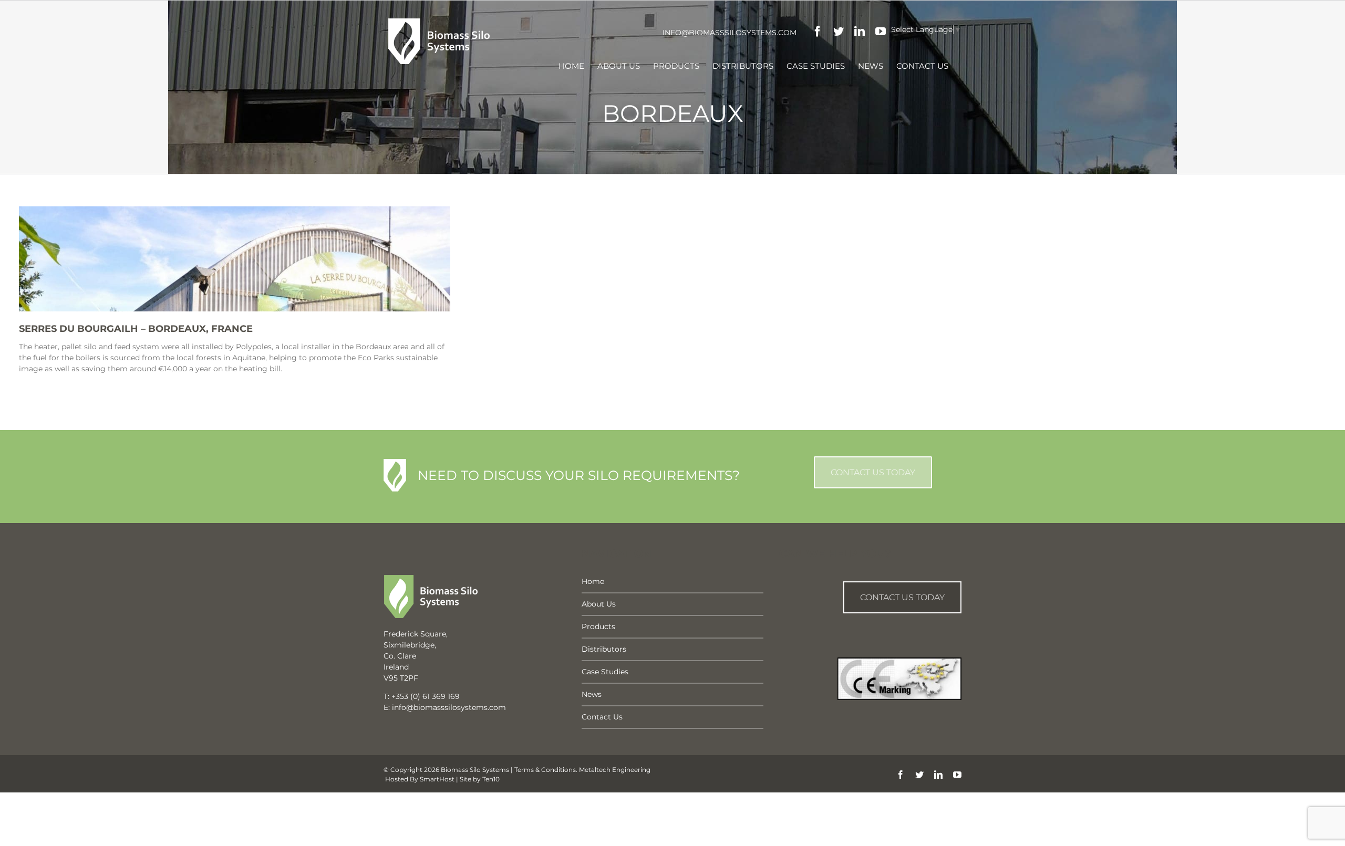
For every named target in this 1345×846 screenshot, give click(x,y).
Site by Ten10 (480, 779)
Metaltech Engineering (614, 770)
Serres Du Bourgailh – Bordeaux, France (136, 329)
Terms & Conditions (545, 770)
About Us (599, 604)
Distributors (604, 649)
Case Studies (605, 671)
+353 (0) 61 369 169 (425, 696)
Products (598, 626)
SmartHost (437, 779)
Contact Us (602, 717)
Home (593, 581)
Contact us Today (902, 597)
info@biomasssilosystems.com (729, 32)
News (592, 694)
